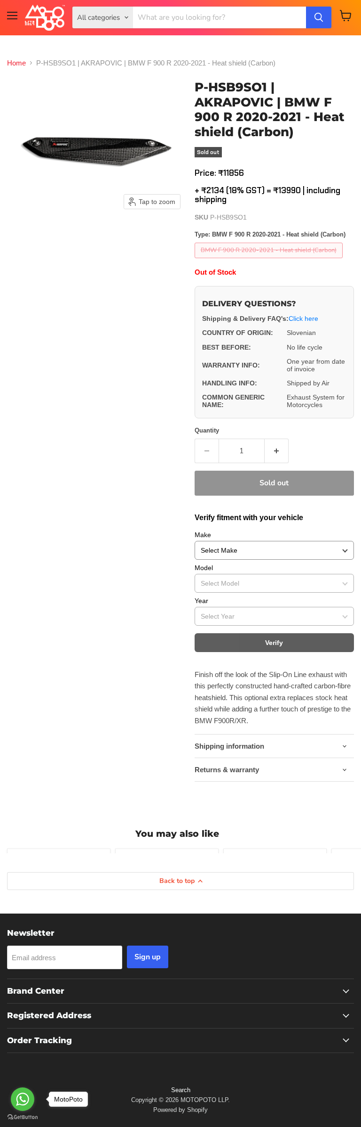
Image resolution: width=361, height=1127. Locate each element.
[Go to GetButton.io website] (23, 1117)
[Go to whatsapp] (22, 1099)
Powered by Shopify (180, 1109)
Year (201, 600)
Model (204, 568)
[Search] (318, 17)
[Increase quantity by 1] (277, 451)
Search (180, 1090)
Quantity (207, 430)
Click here (303, 318)
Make (203, 535)
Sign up (147, 957)
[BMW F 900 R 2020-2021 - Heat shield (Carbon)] (270, 260)
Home (16, 63)
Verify (274, 642)
